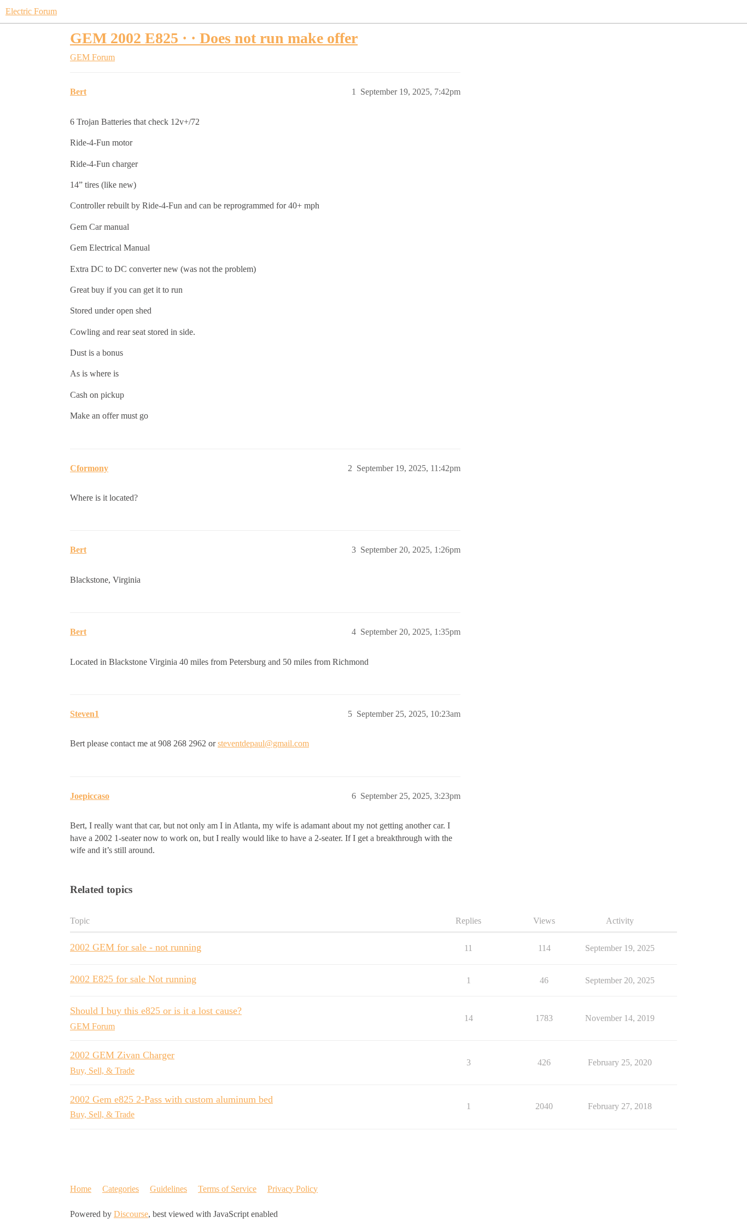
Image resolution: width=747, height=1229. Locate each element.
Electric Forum (31, 11)
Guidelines (168, 1188)
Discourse (131, 1214)
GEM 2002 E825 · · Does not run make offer (214, 38)
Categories (120, 1188)
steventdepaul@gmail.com (263, 743)
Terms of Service (227, 1188)
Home (80, 1188)
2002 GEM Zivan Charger (122, 1055)
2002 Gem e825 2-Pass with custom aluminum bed (171, 1099)
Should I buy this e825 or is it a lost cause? (156, 1010)
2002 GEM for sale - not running (135, 947)
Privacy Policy (292, 1188)
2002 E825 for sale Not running (133, 978)
